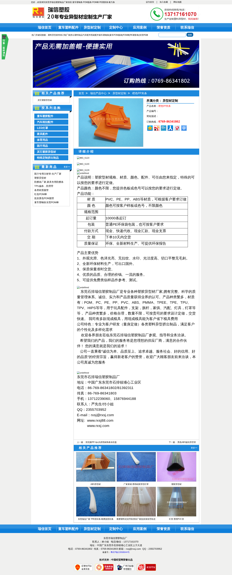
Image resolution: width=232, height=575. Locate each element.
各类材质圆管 (41, 190)
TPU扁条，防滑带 (43, 186)
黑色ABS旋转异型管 (186, 442)
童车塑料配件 (68, 27)
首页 (81, 93)
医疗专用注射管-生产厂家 (47, 173)
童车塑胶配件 (45, 116)
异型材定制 (92, 27)
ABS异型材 (96, 484)
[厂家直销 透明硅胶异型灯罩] (136, 481)
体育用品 (42, 139)
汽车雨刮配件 (45, 122)
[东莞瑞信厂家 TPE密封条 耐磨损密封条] (95, 515)
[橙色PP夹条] (111, 146)
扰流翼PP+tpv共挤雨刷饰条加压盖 (101, 442)
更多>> (67, 167)
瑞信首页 (44, 27)
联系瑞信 (187, 27)
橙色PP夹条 (139, 93)
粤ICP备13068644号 (120, 552)
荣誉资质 (163, 27)
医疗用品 (42, 145)
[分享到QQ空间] (150, 127)
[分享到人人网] (170, 127)
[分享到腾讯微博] (163, 127)
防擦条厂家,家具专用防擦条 (49, 182)
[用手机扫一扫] (5, 59)
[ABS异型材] (95, 481)
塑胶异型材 (40, 177)
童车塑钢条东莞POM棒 (46, 202)
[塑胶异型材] (176, 481)
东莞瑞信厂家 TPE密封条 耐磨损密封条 (95, 519)
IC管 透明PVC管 (176, 519)
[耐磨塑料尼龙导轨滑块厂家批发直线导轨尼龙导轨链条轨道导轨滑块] (136, 515)
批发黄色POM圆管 (44, 198)
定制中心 (116, 27)
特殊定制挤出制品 (48, 157)
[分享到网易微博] (177, 127)
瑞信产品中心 (98, 93)
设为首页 (150, 2)
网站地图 (177, 2)
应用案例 (140, 27)
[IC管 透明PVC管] (176, 515)
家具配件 (42, 133)
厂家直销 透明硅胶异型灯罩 (136, 484)
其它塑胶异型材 (45, 100)
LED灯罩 (42, 127)
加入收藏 (164, 2)
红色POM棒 (40, 194)
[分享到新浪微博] (156, 127)
